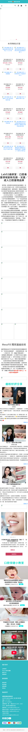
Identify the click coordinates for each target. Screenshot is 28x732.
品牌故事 (4, 668)
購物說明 (4, 682)
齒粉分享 (4, 672)
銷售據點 (4, 686)
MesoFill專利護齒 (6, 670)
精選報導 (4, 674)
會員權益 (4, 684)
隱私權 (3, 688)
